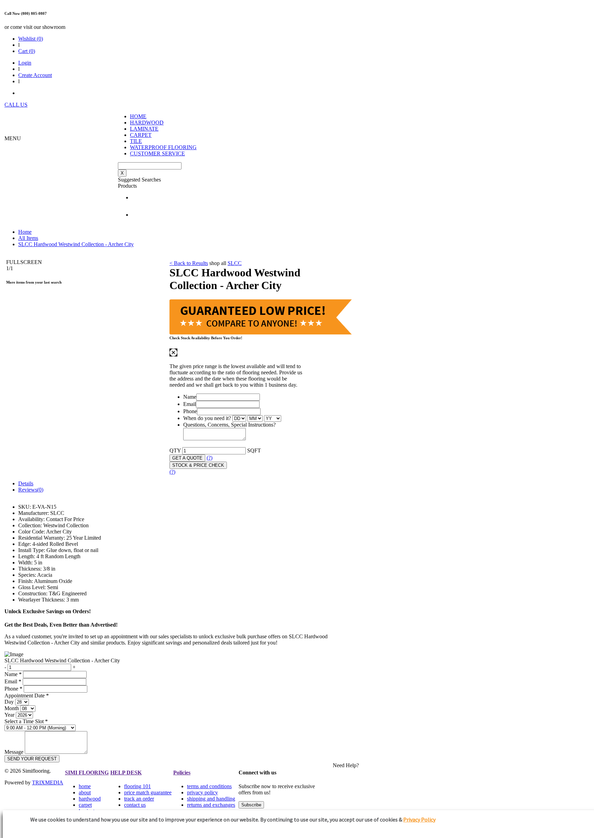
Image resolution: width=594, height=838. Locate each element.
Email (189, 404)
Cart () (26, 51)
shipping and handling (211, 799)
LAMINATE (144, 129)
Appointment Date (26, 695)
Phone (190, 411)
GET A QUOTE (187, 458)
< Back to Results (188, 263)
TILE (136, 141)
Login (24, 63)
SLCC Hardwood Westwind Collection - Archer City (76, 244)
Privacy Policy (419, 819)
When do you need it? (207, 418)
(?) (209, 458)
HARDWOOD (147, 122)
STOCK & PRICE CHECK (198, 465)
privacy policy (202, 792)
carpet (85, 805)
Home (25, 232)
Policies (181, 772)
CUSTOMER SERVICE (157, 153)
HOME (138, 116)
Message (13, 752)
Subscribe (251, 804)
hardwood (90, 799)
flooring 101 (137, 786)
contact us (135, 805)
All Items (28, 238)
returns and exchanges (211, 805)
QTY (175, 450)
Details (25, 483)
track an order (139, 799)
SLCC (235, 263)
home (85, 786)
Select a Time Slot (26, 721)
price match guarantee (148, 792)
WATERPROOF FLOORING (163, 147)
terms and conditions (209, 786)
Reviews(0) (30, 490)
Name (189, 397)
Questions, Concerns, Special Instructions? (229, 425)
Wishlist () (30, 39)
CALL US (16, 105)
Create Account (35, 75)
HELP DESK (126, 772)
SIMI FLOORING (87, 772)
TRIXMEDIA (47, 782)
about (85, 792)
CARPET (141, 135)
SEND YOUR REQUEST (32, 758)
